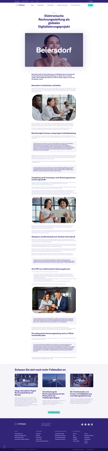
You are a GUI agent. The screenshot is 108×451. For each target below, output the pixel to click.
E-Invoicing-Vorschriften (59, 433)
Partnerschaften (76, 441)
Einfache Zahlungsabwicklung (20, 435)
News (74, 435)
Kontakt (90, 5)
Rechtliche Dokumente (88, 435)
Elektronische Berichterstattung (42, 441)
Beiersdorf (33, 88)
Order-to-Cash (39, 439)
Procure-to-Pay (39, 437)
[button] (90, 1)
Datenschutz (86, 437)
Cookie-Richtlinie (90, 449)
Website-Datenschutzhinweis (78, 449)
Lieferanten (45, 244)
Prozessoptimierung (18, 433)
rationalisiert (72, 137)
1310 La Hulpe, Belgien (45, 424)
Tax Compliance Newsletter (60, 437)
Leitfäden (75, 437)
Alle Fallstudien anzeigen (54, 412)
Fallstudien (75, 439)
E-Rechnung (38, 433)
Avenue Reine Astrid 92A (46, 423)
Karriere (86, 433)
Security (86, 441)
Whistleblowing (87, 439)
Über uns (74, 433)
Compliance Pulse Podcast (60, 439)
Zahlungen (38, 435)
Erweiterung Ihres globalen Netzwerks (22, 439)
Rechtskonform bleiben (19, 437)
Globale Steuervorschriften (60, 435)
